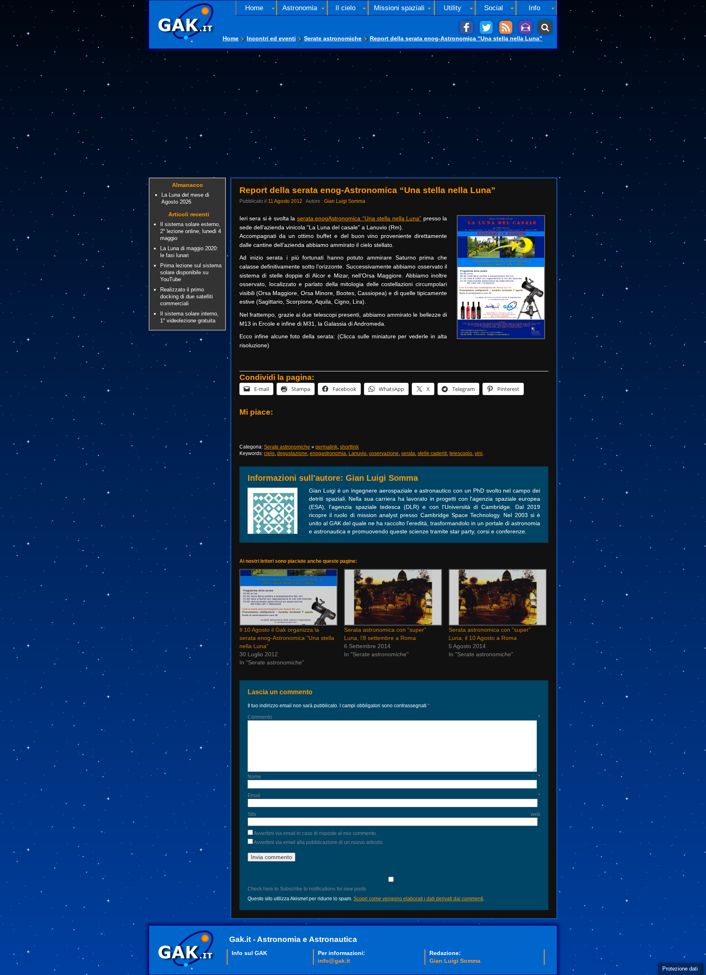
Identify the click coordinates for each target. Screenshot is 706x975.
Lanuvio (357, 453)
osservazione (384, 453)
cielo (269, 453)
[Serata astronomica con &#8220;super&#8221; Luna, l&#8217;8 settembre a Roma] (392, 597)
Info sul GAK (249, 953)
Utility (452, 8)
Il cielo (345, 8)
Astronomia (299, 8)
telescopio (460, 453)
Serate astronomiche (333, 38)
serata (408, 453)
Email (394, 795)
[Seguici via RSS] (505, 27)
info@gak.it (334, 960)
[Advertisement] (353, 110)
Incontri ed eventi (271, 38)
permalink (326, 447)
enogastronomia (328, 453)
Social (493, 8)
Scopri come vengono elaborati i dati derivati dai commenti (418, 899)
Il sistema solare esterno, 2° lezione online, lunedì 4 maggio (190, 231)
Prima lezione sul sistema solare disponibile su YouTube (190, 272)
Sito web (394, 814)
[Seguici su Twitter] (486, 27)
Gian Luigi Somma (344, 201)
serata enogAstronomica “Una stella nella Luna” (359, 218)
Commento (394, 717)
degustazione (292, 453)
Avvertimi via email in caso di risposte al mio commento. (315, 833)
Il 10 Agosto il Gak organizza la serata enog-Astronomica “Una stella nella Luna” (286, 637)
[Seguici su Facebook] (466, 27)
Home (231, 38)
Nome (394, 777)
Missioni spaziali (399, 8)
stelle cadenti (432, 453)
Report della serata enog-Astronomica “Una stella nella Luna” (456, 38)
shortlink (349, 447)
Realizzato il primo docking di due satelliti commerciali (186, 296)
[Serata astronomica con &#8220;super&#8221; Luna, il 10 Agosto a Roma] (497, 597)
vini (479, 453)
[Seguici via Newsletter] (525, 27)
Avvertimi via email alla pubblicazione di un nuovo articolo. (319, 842)
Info (534, 8)
